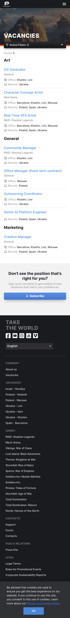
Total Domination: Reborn (21, 505)
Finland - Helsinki (16, 394)
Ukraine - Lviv (14, 406)
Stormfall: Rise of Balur (20, 465)
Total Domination (16, 499)
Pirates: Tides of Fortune (21, 488)
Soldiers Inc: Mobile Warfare (23, 476)
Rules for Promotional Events (23, 569)
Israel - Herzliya (15, 388)
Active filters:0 (19, 44)
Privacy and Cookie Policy (43, 603)
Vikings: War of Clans (19, 448)
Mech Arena (13, 442)
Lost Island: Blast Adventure (23, 453)
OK (34, 610)
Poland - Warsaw (16, 400)
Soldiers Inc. (13, 482)
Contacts (11, 536)
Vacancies (12, 375)
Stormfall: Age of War (19, 493)
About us (11, 369)
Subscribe (37, 296)
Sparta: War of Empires (20, 471)
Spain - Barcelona (17, 423)
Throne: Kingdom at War (21, 459)
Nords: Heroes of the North (22, 510)
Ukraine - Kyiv (14, 411)
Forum (9, 530)
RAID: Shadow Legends (20, 436)
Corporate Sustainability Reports (26, 575)
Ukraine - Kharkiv (16, 417)
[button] (27, 296)
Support (11, 524)
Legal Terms (13, 563)
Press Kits (12, 549)
